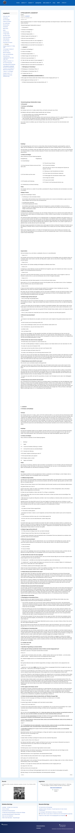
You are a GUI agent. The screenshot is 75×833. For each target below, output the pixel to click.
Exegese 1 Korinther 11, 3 (8, 60)
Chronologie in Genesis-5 (8, 49)
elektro (23, 2)
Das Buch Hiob (6, 50)
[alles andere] (50, 3)
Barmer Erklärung (6, 52)
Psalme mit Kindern (7, 21)
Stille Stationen (6, 39)
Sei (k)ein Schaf (6, 35)
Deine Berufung (6, 56)
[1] (55, 253)
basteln (30, 2)
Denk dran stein (6, 16)
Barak (4, 30)
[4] (27, 600)
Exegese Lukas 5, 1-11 (7, 73)
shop (54, 2)
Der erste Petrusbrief (7, 62)
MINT (58, 2)
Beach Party (5, 28)
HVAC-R (64, 2)
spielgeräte (38, 2)
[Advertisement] (47, 91)
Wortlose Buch (6, 25)
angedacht (27, 16)
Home (17, 2)
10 (33, 75)
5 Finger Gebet (6, 33)
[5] (39, 611)
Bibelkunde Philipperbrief (8, 69)
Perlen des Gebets (7, 37)
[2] (42, 294)
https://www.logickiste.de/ (56, 787)
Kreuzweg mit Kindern (7, 42)
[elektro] (25, 3)
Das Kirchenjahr (6, 19)
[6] (21, 768)
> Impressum (38, 828)
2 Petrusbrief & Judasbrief (8, 66)
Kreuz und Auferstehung (8, 54)
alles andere (46, 2)
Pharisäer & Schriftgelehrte (8, 67)
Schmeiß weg (6, 32)
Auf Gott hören (6, 40)
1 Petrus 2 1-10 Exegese (8, 71)
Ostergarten (5, 18)
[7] (25, 684)
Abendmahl (5, 26)
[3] (33, 343)
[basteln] (32, 3)
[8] (57, 696)
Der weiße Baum (6, 23)
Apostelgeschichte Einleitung (9, 64)
